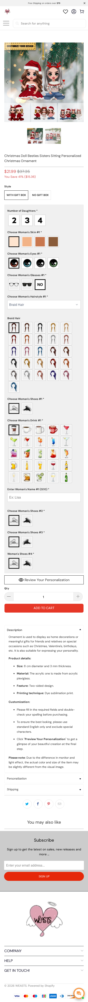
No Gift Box (40, 195)
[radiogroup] (44, 220)
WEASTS (21, 985)
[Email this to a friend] (59, 804)
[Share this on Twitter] (27, 804)
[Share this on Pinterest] (48, 804)
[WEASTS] (7, 11)
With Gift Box (16, 195)
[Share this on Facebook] (38, 804)
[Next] (80, 82)
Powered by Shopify (41, 985)
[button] (44, 210)
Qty (6, 588)
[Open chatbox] (79, 993)
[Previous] (7, 82)
